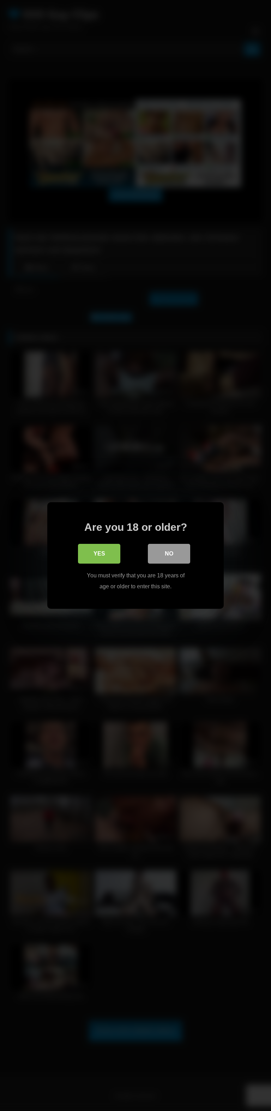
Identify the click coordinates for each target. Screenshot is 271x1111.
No (169, 554)
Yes (99, 554)
